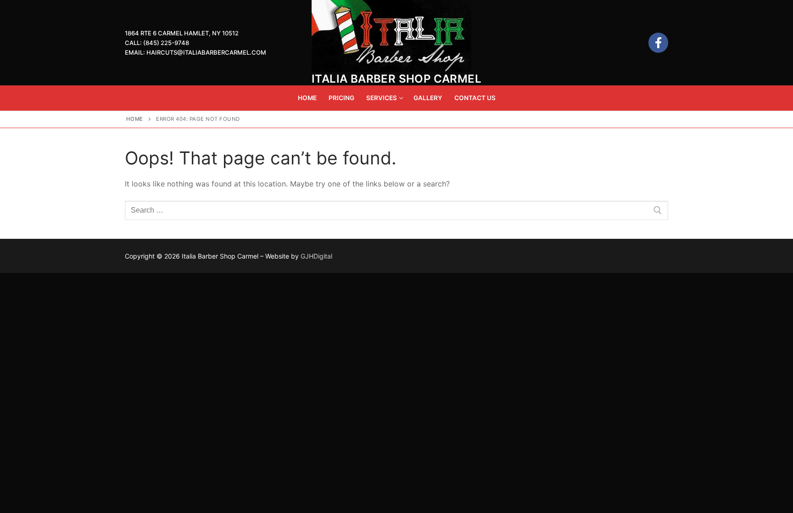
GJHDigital (316, 256)
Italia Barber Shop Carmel (396, 78)
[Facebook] (658, 42)
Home (134, 119)
